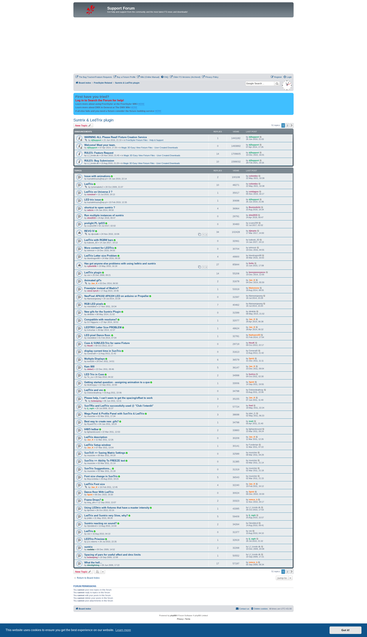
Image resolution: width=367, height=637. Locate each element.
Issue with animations (97, 176)
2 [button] (287, 125)
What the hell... (93, 562)
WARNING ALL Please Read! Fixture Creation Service (115, 137)
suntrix (88, 546)
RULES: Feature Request (98, 152)
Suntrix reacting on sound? (100, 523)
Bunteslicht (255, 207)
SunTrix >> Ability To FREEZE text (104, 460)
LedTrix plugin (92, 272)
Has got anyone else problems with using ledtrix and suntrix (120, 263)
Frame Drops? (92, 499)
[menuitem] (93, 77)
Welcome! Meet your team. (100, 145)
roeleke (90, 549)
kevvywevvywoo (257, 272)
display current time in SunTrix (102, 350)
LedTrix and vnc (93, 390)
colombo (253, 176)
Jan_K (94, 283)
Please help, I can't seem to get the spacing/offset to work (118, 397)
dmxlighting (93, 565)
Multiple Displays (94, 358)
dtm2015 (91, 218)
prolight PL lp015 (94, 223)
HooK (90, 345)
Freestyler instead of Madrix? (101, 288)
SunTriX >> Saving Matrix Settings (104, 452)
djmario (253, 231)
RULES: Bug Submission (99, 160)
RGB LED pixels (93, 303)
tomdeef (91, 194)
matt (251, 421)
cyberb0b (92, 266)
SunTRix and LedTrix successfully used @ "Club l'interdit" (118, 405)
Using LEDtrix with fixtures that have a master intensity (116, 507)
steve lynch (93, 291)
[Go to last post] (261, 137)
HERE (141, 104)
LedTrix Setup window (97, 445)
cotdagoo (254, 191)
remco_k (253, 499)
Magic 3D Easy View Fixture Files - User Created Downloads (149, 147)
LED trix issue (92, 199)
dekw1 (90, 369)
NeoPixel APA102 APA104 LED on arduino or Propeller (116, 296)
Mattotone (254, 288)
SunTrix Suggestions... (97, 468)
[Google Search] (277, 83)
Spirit (251, 358)
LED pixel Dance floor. (97, 335)
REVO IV (89, 231)
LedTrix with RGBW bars (98, 240)
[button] (292, 125)
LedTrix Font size (94, 484)
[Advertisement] (183, 46)
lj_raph (90, 408)
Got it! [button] (345, 630)
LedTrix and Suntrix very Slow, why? (106, 515)
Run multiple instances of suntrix (104, 215)
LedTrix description (95, 437)
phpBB (173, 615)
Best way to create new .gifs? (101, 421)
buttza (252, 374)
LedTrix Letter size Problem (100, 255)
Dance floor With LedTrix (99, 492)
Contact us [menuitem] (244, 609)
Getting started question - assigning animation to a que (117, 382)
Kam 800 (89, 366)
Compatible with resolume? (100, 319)
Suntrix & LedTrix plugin (93, 120)
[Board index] (90, 9)
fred (251, 405)
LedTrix (88, 184)
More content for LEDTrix (99, 247)
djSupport (96, 140)
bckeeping (96, 401)
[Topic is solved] (111, 176)
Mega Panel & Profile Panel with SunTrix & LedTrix (114, 413)
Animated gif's (92, 280)
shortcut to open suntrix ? (99, 207)
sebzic (90, 210)
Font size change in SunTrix (101, 476)
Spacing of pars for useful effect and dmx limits (112, 554)
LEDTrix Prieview (94, 539)
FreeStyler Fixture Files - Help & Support (144, 140)
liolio (251, 263)
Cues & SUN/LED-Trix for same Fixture (107, 343)
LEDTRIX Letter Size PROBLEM (103, 327)
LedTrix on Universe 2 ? (98, 191)
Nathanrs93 (254, 335)
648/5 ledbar (91, 429)
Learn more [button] (123, 630)
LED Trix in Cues (94, 374)
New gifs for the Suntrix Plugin (102, 311)
